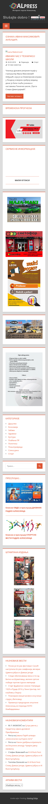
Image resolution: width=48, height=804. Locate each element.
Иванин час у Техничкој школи (20, 57)
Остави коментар (14, 65)
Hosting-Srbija (32, 798)
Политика (12, 443)
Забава (11, 430)
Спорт (36, 62)
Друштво (12, 423)
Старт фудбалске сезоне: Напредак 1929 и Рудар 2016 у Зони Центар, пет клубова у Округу (23, 689)
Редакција (25, 62)
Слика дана (13, 450)
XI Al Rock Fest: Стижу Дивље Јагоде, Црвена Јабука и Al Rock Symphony (24, 755)
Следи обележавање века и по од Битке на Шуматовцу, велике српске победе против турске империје (22, 679)
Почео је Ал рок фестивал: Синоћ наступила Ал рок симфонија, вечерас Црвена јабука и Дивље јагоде (23, 669)
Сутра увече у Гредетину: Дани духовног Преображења (22, 728)
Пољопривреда (15, 447)
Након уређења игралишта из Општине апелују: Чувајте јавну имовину (23, 745)
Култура (12, 437)
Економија (13, 427)
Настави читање (14, 96)
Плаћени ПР (13, 440)
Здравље (12, 433)
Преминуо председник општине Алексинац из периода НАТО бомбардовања (22, 706)
